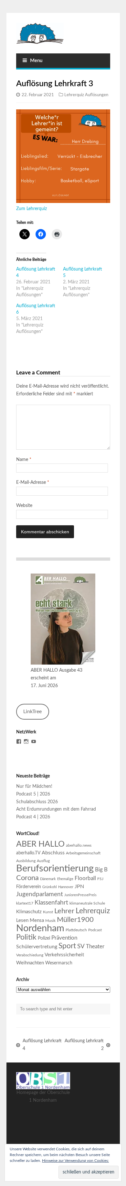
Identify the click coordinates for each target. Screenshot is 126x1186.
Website (24, 505)
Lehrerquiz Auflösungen (86, 95)
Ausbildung (26, 861)
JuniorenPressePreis (80, 895)
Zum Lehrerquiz (31, 209)
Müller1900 (75, 919)
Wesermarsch (58, 963)
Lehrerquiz (93, 911)
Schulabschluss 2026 (37, 802)
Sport (67, 946)
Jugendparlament (39, 894)
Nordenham (40, 928)
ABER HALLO (40, 844)
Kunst (48, 912)
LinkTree (32, 711)
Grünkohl (49, 887)
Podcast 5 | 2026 (33, 794)
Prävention (64, 938)
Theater (95, 946)
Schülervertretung (36, 946)
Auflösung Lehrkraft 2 (84, 1045)
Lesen (22, 920)
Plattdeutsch (76, 930)
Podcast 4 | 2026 (33, 817)
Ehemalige (65, 879)
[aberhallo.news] (63, 33)
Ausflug (43, 861)
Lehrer (64, 911)
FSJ (100, 879)
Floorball (85, 878)
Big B (101, 869)
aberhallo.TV (28, 853)
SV (81, 946)
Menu (36, 60)
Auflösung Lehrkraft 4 (42, 1045)
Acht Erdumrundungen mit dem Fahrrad (56, 809)
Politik (26, 937)
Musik (50, 921)
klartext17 (24, 903)
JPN (79, 886)
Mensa (37, 920)
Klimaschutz (29, 911)
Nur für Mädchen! (34, 786)
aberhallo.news (78, 845)
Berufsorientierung (55, 868)
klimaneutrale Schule (87, 903)
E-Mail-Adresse (32, 482)
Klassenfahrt (51, 903)
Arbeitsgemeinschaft (83, 853)
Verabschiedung (29, 955)
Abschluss (53, 852)
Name (23, 459)
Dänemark (48, 879)
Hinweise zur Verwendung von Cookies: (75, 1161)
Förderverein (28, 887)
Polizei (44, 938)
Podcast (95, 930)
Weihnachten (30, 963)
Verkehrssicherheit (64, 954)
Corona (27, 877)
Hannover (65, 887)
